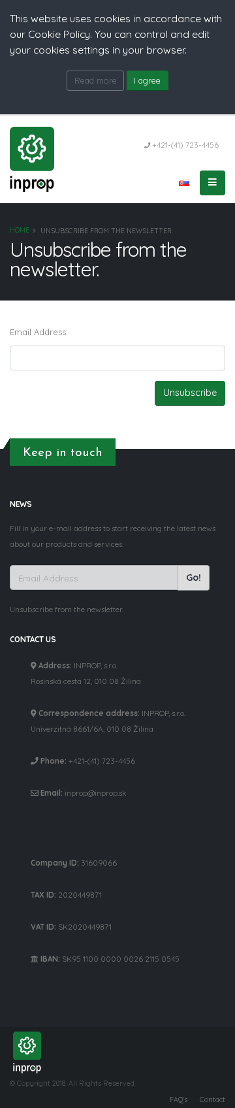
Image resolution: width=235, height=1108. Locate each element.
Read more (95, 80)
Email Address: (39, 332)
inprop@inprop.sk (95, 793)
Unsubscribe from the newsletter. (66, 609)
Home (19, 230)
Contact (212, 1099)
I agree (147, 80)
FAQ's (178, 1099)
